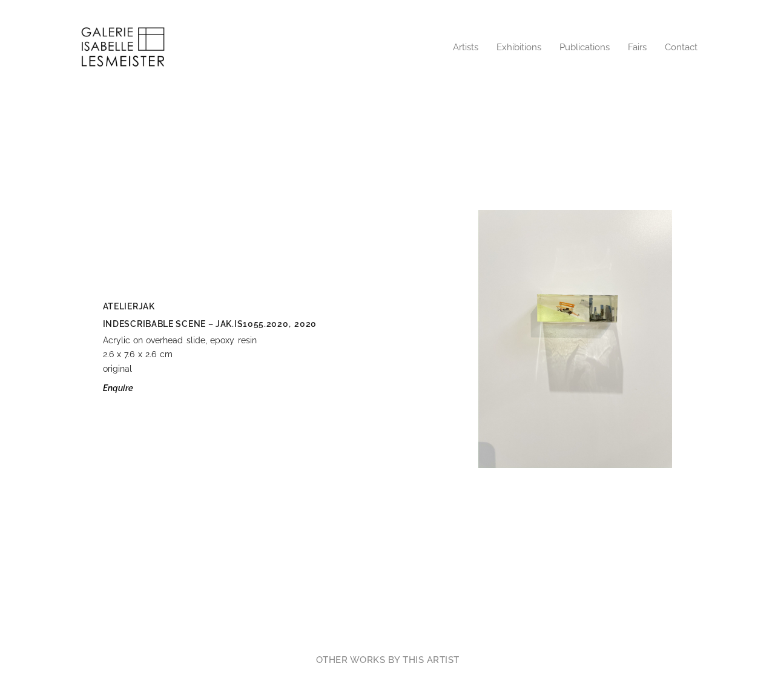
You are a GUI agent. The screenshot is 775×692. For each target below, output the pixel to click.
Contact (681, 47)
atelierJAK (129, 306)
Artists (465, 47)
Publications (584, 47)
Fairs (637, 47)
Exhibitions (518, 47)
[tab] (388, 659)
